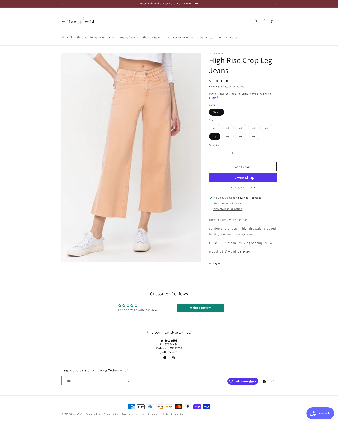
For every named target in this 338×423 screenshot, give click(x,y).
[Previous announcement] (62, 3)
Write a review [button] (200, 308)
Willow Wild (75, 414)
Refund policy (93, 413)
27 (256, 128)
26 (242, 128)
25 (230, 128)
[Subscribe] (127, 381)
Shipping (214, 86)
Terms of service (130, 413)
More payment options (243, 187)
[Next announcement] (275, 3)
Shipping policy (150, 413)
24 (216, 128)
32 (255, 137)
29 (214, 136)
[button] (95, 37)
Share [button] (216, 264)
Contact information (172, 413)
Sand (216, 112)
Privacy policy (111, 413)
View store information (227, 209)
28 (268, 128)
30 (230, 137)
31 (242, 137)
